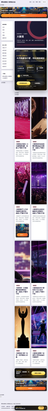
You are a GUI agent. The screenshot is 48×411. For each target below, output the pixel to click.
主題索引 (3, 406)
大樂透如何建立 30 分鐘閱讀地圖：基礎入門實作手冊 (22, 146)
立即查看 (41, 407)
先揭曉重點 (38, 83)
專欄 (37, 1)
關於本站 (14, 406)
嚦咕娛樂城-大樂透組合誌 (8, 2)
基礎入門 (4, 47)
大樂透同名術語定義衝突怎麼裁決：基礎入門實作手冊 (38, 211)
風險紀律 (4, 58)
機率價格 (4, 53)
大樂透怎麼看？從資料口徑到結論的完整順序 (38, 355)
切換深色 (44, 1)
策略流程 (4, 55)
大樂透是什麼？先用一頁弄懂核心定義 (22, 355)
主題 (33, 1)
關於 (40, 1)
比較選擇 (4, 63)
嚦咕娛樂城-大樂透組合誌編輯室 (7, 77)
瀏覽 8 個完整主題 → (21, 44)
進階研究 (4, 66)
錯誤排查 (4, 61)
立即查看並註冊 (23, 83)
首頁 (3, 27)
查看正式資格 (38, 373)
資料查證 (4, 50)
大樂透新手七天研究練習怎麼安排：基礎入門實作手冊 (22, 211)
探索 (30, 1)
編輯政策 (4, 37)
